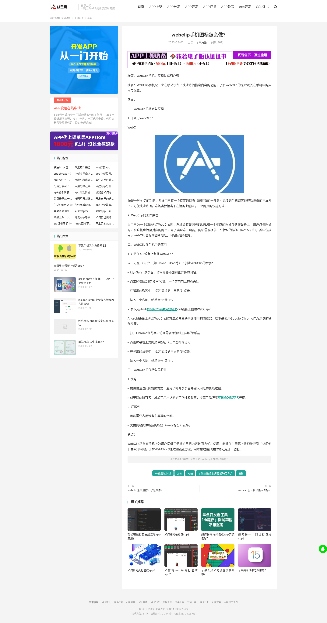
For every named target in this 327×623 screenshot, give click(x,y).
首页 (141, 7)
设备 (241, 473)
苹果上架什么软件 (63, 217)
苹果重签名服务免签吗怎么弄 (215, 473)
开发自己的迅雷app (105, 198)
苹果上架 (179, 602)
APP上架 (155, 7)
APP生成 (155, 602)
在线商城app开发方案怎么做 (84, 204)
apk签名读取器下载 (63, 192)
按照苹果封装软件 (84, 198)
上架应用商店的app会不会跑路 (84, 173)
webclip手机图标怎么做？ (199, 35)
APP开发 (191, 7)
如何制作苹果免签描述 (162, 309)
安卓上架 (63, 7)
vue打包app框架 (105, 167)
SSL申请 (142, 602)
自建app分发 (105, 186)
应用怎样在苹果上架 (84, 186)
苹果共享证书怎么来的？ (252, 570)
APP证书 (209, 7)
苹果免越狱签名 (228, 397)
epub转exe (62, 173)
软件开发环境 (105, 179)
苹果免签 (78, 17)
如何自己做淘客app (105, 217)
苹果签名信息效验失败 (63, 211)
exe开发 (245, 7)
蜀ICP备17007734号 (177, 609)
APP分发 (173, 7)
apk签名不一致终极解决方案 (63, 179)
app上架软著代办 (105, 204)
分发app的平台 (84, 217)
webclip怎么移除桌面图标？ (254, 490)
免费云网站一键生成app (63, 198)
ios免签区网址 (163, 473)
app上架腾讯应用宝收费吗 (105, 173)
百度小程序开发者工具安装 (84, 179)
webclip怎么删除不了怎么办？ (146, 490)
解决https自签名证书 (63, 167)
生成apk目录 (63, 204)
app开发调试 (84, 192)
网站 (190, 473)
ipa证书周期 (63, 223)
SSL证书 (262, 7)
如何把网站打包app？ (177, 534)
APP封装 (130, 602)
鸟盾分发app (63, 186)
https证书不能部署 (84, 223)
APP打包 (118, 602)
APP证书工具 (231, 602)
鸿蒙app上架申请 (105, 211)
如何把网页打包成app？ (142, 570)
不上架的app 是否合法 (105, 223)
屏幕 (179, 473)
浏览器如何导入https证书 (105, 192)
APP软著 (227, 7)
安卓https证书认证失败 (84, 211)
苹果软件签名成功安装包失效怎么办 (84, 167)
